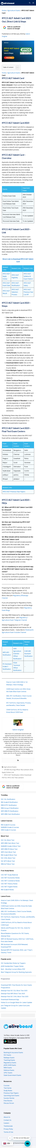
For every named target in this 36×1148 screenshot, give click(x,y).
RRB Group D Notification (10, 808)
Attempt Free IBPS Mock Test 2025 (13, 994)
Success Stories (9, 1098)
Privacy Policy (8, 1129)
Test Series (7, 1088)
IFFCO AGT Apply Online (6, 276)
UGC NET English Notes (9, 887)
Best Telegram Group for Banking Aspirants (16, 972)
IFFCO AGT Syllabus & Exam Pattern (28, 276)
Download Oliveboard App (10, 999)
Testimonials (8, 1126)
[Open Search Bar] (29, 3)
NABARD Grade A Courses (10, 827)
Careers (6, 1123)
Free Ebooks (8, 1101)
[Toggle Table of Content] (16, 67)
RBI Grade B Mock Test (9, 855)
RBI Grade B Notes (7, 890)
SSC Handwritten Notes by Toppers (13, 963)
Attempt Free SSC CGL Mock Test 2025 (14, 991)
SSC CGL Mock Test (7, 840)
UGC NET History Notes (9, 884)
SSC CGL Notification (8, 799)
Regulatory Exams (10, 1063)
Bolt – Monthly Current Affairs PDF (13, 969)
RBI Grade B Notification (9, 802)
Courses (6, 1085)
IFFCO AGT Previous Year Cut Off (28, 292)
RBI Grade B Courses (8, 825)
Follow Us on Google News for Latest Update (16, 1002)
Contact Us (7, 1120)
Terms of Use (8, 1132)
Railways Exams (9, 1058)
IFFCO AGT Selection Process (15, 292)
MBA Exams (8, 1068)
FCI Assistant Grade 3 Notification (7, 666)
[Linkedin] (18, 760)
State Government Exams (12, 1075)
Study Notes (8, 1091)
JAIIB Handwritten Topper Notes (12, 966)
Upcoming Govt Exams (11, 1096)
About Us (7, 1117)
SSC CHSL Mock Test (8, 858)
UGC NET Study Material (9, 875)
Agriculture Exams (13, 10)
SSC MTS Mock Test (8, 861)
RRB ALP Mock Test (7, 864)
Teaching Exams (9, 1060)
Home (4, 10)
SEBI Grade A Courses (8, 830)
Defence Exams (9, 1070)
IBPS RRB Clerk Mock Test (10, 843)
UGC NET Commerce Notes (10, 881)
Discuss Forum (9, 1103)
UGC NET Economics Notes (10, 878)
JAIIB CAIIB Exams (10, 1065)
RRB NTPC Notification (9, 805)
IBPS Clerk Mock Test (8, 852)
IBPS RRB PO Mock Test (9, 849)
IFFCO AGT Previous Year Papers (14, 492)
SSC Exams (7, 1055)
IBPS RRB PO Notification (9, 811)
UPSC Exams (8, 1073)
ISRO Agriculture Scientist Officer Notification (17, 654)
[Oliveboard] (7, 3)
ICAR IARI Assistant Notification (28, 653)
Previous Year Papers (11, 1093)
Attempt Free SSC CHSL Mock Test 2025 (14, 996)
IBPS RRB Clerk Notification (10, 814)
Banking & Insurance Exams (13, 1052)
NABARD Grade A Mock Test (10, 846)
